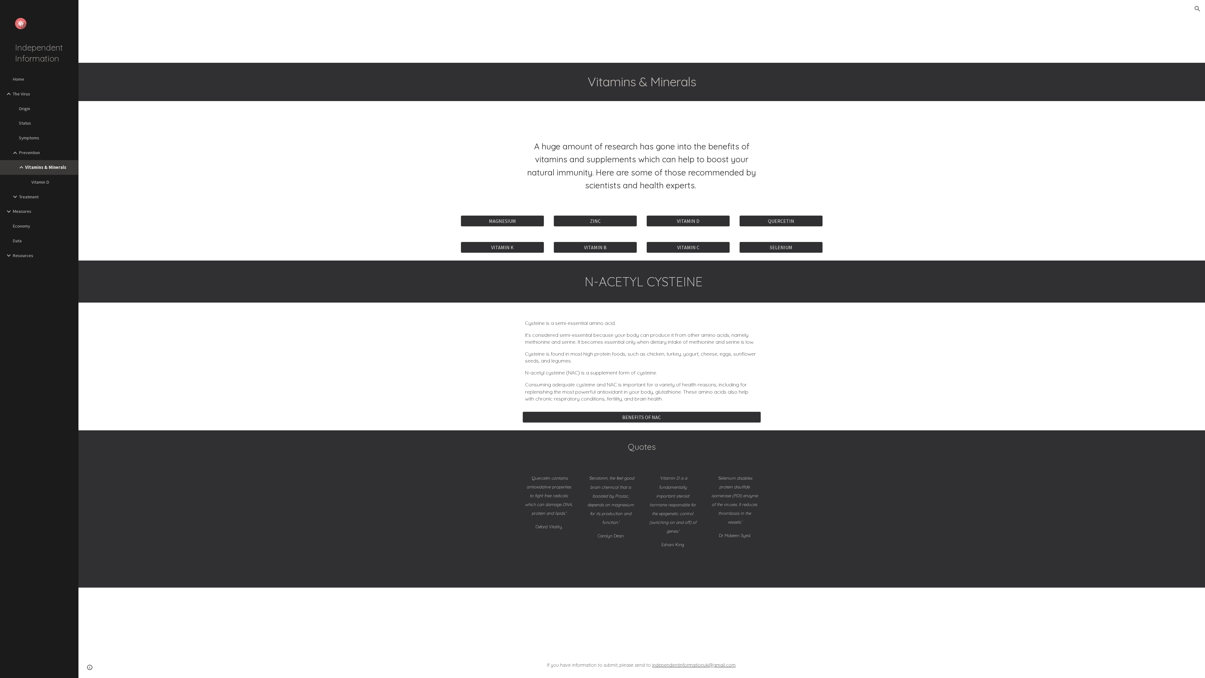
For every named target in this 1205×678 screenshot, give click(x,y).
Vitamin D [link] (40, 182)
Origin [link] (24, 108)
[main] (642, 82)
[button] (1197, 8)
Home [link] (18, 79)
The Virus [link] (21, 94)
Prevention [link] (29, 152)
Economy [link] (21, 226)
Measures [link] (22, 211)
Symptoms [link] (29, 138)
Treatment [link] (29, 197)
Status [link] (25, 123)
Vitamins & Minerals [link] (45, 167)
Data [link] (17, 241)
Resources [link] (23, 255)
